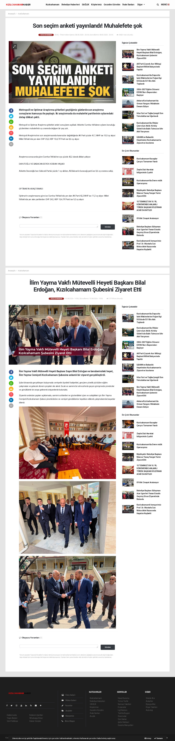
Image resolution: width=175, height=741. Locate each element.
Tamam (159, 738)
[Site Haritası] (37, 705)
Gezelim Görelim (112, 4)
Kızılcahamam (52, 4)
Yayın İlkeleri (12, 718)
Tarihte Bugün (124, 713)
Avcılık (92, 716)
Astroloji (149, 710)
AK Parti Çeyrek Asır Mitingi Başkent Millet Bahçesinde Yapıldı (149, 67)
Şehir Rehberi (123, 722)
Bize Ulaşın (70, 721)
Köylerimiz (96, 4)
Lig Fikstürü (122, 710)
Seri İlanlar (122, 719)
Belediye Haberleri (71, 4)
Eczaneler (122, 707)
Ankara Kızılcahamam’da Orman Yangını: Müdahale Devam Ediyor (148, 104)
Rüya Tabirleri (151, 707)
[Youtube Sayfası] (22, 705)
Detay (148, 738)
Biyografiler (151, 704)
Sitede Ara (150, 698)
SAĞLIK (85, 4)
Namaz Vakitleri (124, 704)
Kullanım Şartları (36, 715)
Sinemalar (122, 716)
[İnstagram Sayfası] (18, 705)
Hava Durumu (123, 698)
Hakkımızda (12, 715)
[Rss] (32, 705)
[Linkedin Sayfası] (27, 705)
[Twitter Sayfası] (13, 705)
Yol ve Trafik (123, 701)
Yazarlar (68, 705)
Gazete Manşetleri (125, 725)
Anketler (149, 701)
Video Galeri (70, 700)
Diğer (140, 4)
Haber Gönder (35, 721)
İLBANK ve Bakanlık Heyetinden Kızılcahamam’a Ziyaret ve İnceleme (149, 140)
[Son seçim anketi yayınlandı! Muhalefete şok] (62, 72)
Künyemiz (69, 716)
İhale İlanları (128, 4)
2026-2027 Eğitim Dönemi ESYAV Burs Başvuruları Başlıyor (148, 92)
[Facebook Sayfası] (8, 705)
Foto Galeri (70, 695)
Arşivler (68, 711)
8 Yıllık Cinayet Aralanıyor (148, 218)
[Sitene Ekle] (42, 705)
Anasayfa (12, 14)
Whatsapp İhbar (36, 718)
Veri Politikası (12, 721)
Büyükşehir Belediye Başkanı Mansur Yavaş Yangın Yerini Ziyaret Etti (149, 193)
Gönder (108, 227)
